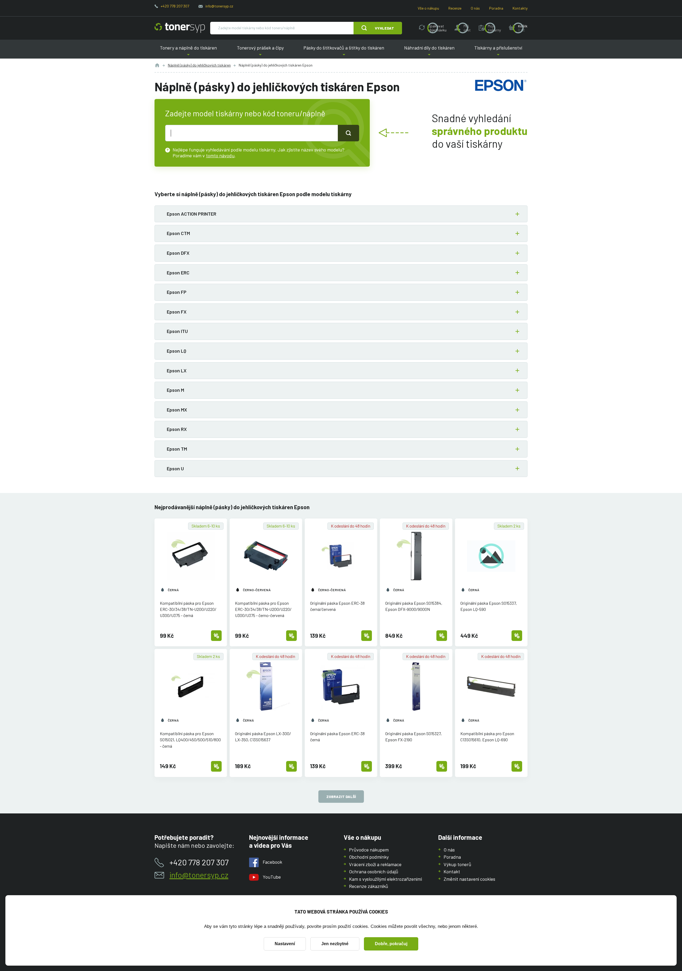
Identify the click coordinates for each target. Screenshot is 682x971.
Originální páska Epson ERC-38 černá (337, 736)
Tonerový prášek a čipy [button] (260, 52)
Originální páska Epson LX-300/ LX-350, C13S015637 (263, 736)
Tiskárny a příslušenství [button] (498, 52)
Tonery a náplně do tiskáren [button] (188, 52)
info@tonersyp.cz (219, 6)
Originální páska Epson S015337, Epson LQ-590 (488, 606)
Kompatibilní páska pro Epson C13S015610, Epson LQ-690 (487, 736)
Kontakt (452, 871)
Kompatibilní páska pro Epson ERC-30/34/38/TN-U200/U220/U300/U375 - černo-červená (263, 609)
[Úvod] (157, 65)
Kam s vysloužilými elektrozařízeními (385, 879)
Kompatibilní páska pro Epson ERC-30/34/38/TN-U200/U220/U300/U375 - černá (188, 609)
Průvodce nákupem (369, 850)
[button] (341, 214)
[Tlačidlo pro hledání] (348, 133)
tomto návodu (220, 155)
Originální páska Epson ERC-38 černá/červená (337, 606)
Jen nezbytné (334, 943)
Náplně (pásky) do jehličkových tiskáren (199, 65)
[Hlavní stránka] (180, 28)
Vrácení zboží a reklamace (375, 864)
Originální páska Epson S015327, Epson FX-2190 (413, 736)
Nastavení (285, 943)
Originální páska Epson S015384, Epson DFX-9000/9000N (413, 606)
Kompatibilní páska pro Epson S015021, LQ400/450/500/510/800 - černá (190, 739)
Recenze (454, 8)
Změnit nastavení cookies (469, 879)
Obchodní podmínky (369, 857)
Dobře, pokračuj (391, 943)
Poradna (496, 8)
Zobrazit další (341, 796)
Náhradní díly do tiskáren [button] (429, 52)
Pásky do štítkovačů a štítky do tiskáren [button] (343, 52)
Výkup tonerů (457, 864)
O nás (475, 8)
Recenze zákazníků (368, 886)
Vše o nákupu (428, 8)
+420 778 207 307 (175, 6)
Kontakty (520, 8)
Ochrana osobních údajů (373, 871)
